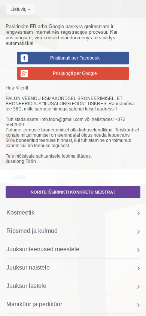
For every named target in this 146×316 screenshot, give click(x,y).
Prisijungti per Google (75, 73)
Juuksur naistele (28, 267)
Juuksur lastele (26, 286)
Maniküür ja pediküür (34, 304)
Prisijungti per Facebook (75, 58)
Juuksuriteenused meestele (42, 249)
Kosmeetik (20, 212)
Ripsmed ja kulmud (32, 231)
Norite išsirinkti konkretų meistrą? (73, 192)
